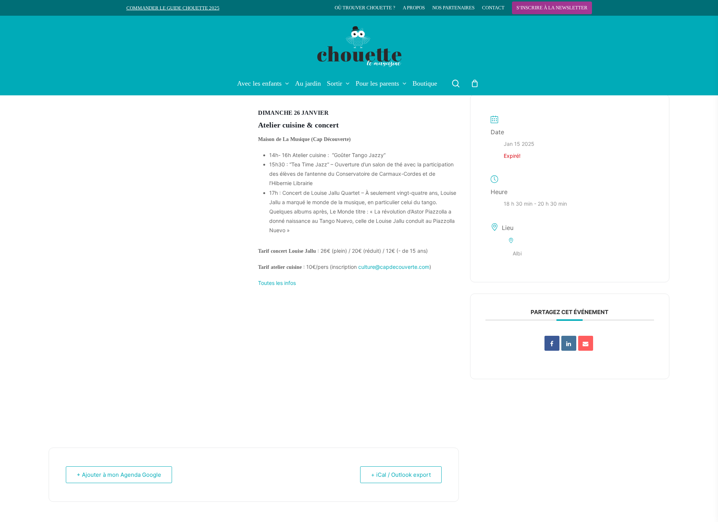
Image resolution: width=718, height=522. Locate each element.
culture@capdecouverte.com (393, 267)
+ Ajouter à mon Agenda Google (119, 474)
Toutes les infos (277, 283)
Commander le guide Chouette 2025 (173, 8)
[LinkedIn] (568, 343)
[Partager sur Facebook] (551, 343)
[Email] (585, 343)
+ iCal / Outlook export (401, 474)
